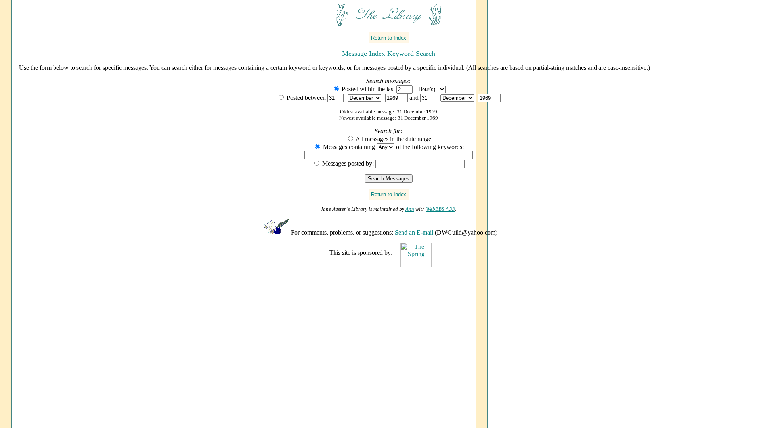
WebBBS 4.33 (440, 209)
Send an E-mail (414, 232)
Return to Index (388, 38)
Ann (409, 209)
